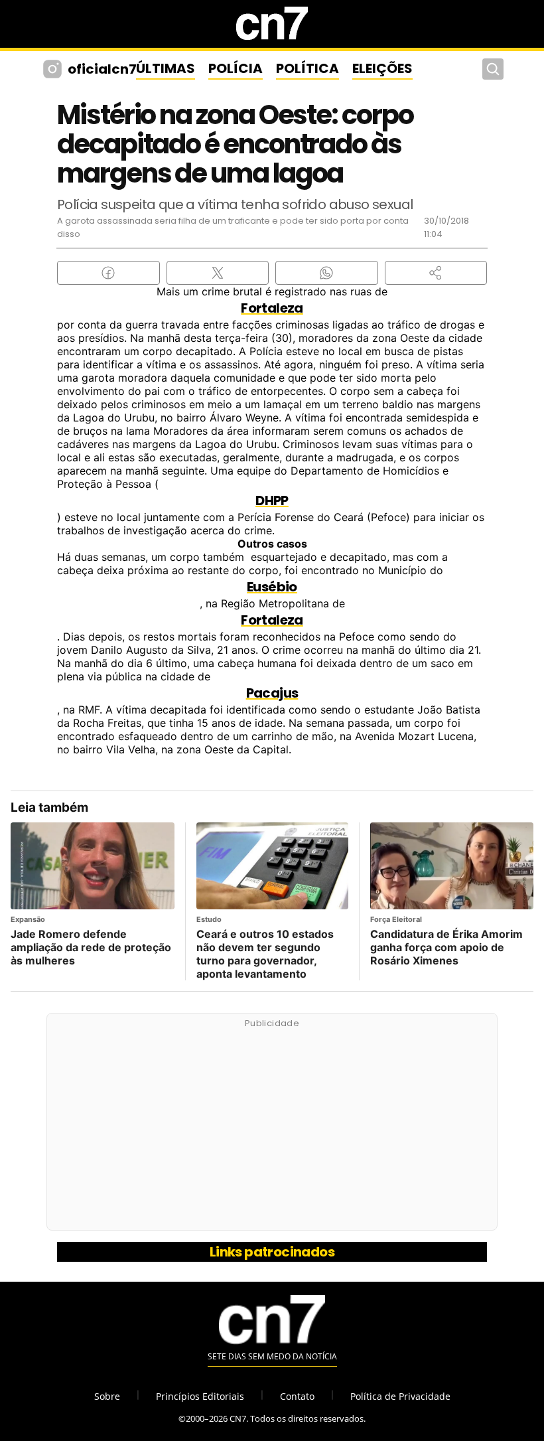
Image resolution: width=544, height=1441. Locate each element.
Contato (297, 1396)
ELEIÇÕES (382, 68)
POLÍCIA (235, 68)
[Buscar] (493, 69)
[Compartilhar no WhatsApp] (326, 273)
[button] (436, 273)
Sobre (107, 1396)
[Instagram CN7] (54, 69)
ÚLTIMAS (165, 68)
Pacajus (272, 693)
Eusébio (272, 586)
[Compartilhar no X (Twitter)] (218, 273)
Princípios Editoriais (200, 1396)
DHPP (272, 500)
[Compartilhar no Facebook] (108, 273)
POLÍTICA (307, 68)
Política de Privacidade (400, 1396)
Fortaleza (272, 308)
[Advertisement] (272, 1129)
